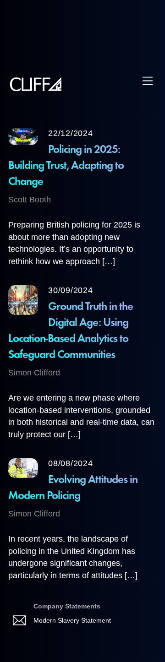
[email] (20, 620)
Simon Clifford (34, 372)
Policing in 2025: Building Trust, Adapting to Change (66, 166)
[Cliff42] (36, 88)
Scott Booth (29, 199)
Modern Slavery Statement (72, 620)
